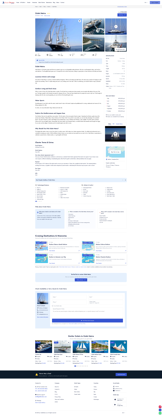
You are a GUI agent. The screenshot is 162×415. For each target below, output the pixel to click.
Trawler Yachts (77, 394)
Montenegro (96, 399)
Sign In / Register (155, 2)
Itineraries (34, 2)
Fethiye (112, 165)
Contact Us (57, 389)
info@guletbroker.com (43, 314)
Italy (94, 392)
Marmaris (117, 165)
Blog (54, 2)
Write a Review (80, 280)
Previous (34, 353)
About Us (57, 386)
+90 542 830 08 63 (43, 310)
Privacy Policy (82, 323)
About (57, 2)
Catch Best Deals (121, 374)
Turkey (44, 6)
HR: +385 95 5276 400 (41, 391)
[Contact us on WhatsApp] (160, 413)
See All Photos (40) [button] (120, 49)
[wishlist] (50, 343)
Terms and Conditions (73, 323)
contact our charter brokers (81, 267)
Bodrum (48, 6)
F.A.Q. (56, 394)
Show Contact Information (42, 317)
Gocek (108, 165)
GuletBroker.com (44, 412)
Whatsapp (41, 312)
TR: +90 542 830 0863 (41, 389)
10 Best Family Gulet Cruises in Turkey (66, 267)
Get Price (121, 15)
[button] (116, 26)
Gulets (75, 389)
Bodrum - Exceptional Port (113, 159)
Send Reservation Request (88, 320)
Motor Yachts (77, 392)
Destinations (49, 2)
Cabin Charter (41, 2)
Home (17, 2)
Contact (62, 2)
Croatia (95, 397)
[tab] (110, 124)
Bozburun (109, 167)
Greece (95, 389)
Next (127, 353)
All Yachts (76, 386)
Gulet (40, 6)
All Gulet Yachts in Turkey (122, 6)
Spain (95, 394)
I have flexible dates (58, 306)
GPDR (56, 402)
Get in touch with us (40, 402)
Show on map (47, 15)
